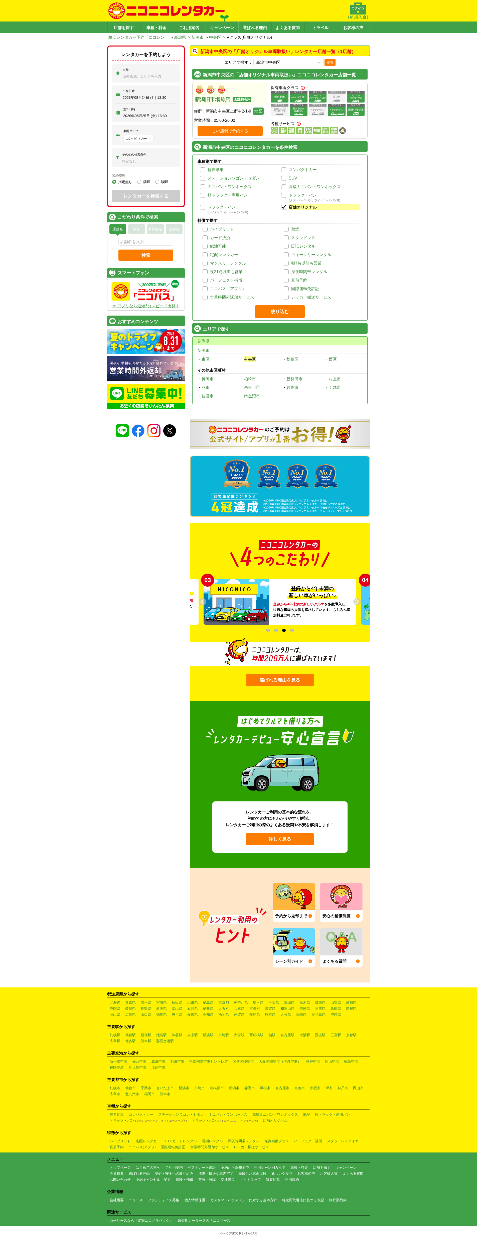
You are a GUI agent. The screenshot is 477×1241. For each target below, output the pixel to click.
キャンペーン (222, 28)
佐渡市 (208, 396)
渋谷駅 (177, 1035)
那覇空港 (158, 1067)
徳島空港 (351, 1061)
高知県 (208, 1014)
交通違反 (228, 1179)
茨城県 (289, 1002)
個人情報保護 (194, 1200)
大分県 (285, 1014)
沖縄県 (336, 1014)
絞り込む (280, 311)
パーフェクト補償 (226, 280)
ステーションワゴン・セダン (234, 178)
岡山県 (115, 1014)
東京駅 (192, 1035)
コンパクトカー (303, 170)
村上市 (335, 379)
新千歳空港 (118, 1061)
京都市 (299, 1088)
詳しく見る (280, 838)
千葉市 (146, 1088)
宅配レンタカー (224, 255)
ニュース (136, 1200)
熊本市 (165, 1094)
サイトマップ (250, 1179)
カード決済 (220, 238)
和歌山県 (287, 1008)
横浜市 (184, 1088)
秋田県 (177, 1002)
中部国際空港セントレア (208, 1061)
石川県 (192, 1008)
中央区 (215, 37)
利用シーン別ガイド (269, 1167)
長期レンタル (212, 1141)
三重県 (320, 1008)
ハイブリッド (222, 229)
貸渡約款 (273, 1179)
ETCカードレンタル (181, 1141)
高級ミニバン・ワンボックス (315, 187)
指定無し (125, 182)
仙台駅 (130, 1035)
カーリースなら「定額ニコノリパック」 (141, 1220)
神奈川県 (241, 1002)
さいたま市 (165, 1088)
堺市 (329, 1088)
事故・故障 (207, 1179)
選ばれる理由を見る (280, 679)
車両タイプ (130, 131)
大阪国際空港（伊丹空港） (280, 1061)
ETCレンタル (303, 246)
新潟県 (180, 37)
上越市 (335, 387)
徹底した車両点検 (252, 1173)
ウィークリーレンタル (311, 255)
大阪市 (315, 1088)
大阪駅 (304, 1035)
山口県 (146, 1014)
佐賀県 (239, 1014)
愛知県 (351, 1002)
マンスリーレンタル (228, 263)
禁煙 (295, 229)
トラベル (320, 28)
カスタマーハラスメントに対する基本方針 (243, 1200)
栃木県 (304, 1002)
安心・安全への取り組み (174, 1173)
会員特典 (117, 1173)
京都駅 (351, 1035)
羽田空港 (177, 1061)
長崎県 (254, 1014)
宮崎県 (301, 1014)
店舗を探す (124, 28)
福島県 (208, 1002)
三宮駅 (336, 1035)
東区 (206, 359)
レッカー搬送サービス (311, 297)
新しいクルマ (281, 1173)
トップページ (120, 1167)
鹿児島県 (318, 1014)
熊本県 (270, 1014)
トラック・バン (303, 195)
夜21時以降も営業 (226, 272)
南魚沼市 (252, 396)
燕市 (206, 387)
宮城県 (161, 1002)
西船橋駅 (256, 1035)
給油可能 (218, 246)
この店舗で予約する (230, 131)
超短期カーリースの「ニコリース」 (206, 1220)
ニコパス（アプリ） (228, 289)
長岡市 (208, 379)
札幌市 (115, 1088)
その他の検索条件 (134, 154)
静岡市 (249, 1088)
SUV (293, 178)
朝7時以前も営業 (306, 263)
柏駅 (271, 1035)
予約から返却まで (235, 1167)
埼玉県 (258, 1002)
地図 (258, 111)
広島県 (130, 1014)
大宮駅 (239, 1035)
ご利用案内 (189, 28)
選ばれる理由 (255, 28)
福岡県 (223, 1014)
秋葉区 (292, 359)
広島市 (115, 1094)
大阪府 (223, 1008)
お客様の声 (353, 28)
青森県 (130, 1002)
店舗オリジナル (303, 207)
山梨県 (336, 1002)
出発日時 (129, 91)
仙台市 (130, 1088)
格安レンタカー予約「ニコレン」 (138, 37)
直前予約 (299, 280)
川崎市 (199, 1088)
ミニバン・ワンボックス (230, 187)
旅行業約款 (338, 1200)
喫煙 (164, 182)
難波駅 (320, 1035)
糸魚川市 (252, 387)
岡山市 (358, 1088)
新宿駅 (146, 1035)
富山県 (177, 1008)
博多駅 (130, 1041)
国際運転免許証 (305, 289)
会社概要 (117, 1200)
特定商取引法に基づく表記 (303, 1200)
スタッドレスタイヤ (343, 1141)
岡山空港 (332, 1061)
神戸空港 (313, 1061)
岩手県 (146, 1002)
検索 (330, 63)
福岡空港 (117, 1067)
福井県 (208, 1008)
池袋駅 (161, 1035)
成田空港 (158, 1061)
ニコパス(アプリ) (142, 1147)
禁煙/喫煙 (118, 175)
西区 (333, 359)
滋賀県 (270, 1008)
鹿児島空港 (137, 1067)
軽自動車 (216, 170)
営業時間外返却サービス (232, 297)
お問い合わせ (120, 1179)
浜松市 (265, 1088)
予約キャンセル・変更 (153, 1179)
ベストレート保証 (202, 1167)
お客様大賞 (329, 1173)
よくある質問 (288, 28)
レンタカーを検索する (146, 196)
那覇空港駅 (165, 1041)
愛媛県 (192, 1014)
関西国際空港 (243, 1061)
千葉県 (273, 1002)
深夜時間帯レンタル (309, 272)
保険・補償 (184, 1179)
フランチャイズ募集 (163, 1200)
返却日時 (129, 109)
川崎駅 (223, 1035)
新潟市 (198, 37)
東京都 (223, 1002)
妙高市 (292, 387)
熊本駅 (146, 1041)
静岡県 (115, 1008)
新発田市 (294, 379)
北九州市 (132, 1094)
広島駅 (115, 1041)
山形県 (192, 1002)
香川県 (177, 1014)
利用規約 (292, 1179)
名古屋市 (282, 1088)
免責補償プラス (276, 1141)
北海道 (115, 1002)
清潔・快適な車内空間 (215, 1173)
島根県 (351, 1008)
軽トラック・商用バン (228, 195)
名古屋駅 (287, 1035)
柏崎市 (250, 379)
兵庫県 (239, 1008)
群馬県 (320, 1002)
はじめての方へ (148, 1167)
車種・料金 (156, 28)
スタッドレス (303, 238)
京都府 (254, 1008)
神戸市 (343, 1088)
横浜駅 (208, 1035)
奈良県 (304, 1008)
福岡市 (149, 1094)
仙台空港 (139, 1061)
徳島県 (161, 1014)
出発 (126, 70)
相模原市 (217, 1088)
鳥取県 (336, 1008)
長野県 (146, 1008)
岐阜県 (130, 1008)
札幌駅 (115, 1035)
